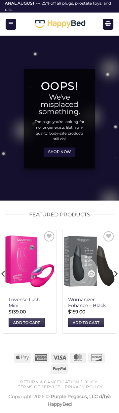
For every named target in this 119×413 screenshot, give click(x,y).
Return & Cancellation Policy (58, 381)
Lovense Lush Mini (24, 302)
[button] (11, 24)
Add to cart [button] (26, 322)
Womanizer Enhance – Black (87, 302)
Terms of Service (39, 386)
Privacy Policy (84, 386)
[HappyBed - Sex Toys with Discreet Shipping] (59, 24)
